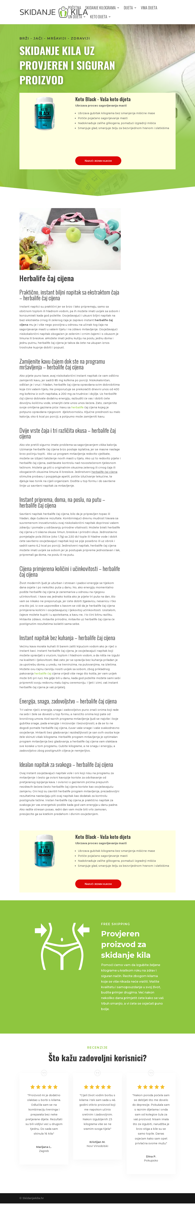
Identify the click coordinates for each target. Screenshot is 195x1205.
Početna (74, 8)
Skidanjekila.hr (33, 1198)
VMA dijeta (149, 8)
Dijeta (128, 8)
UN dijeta (75, 17)
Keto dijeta (98, 17)
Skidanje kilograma (100, 8)
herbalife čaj (42, 673)
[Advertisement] (152, 271)
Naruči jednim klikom (98, 160)
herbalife (77, 407)
